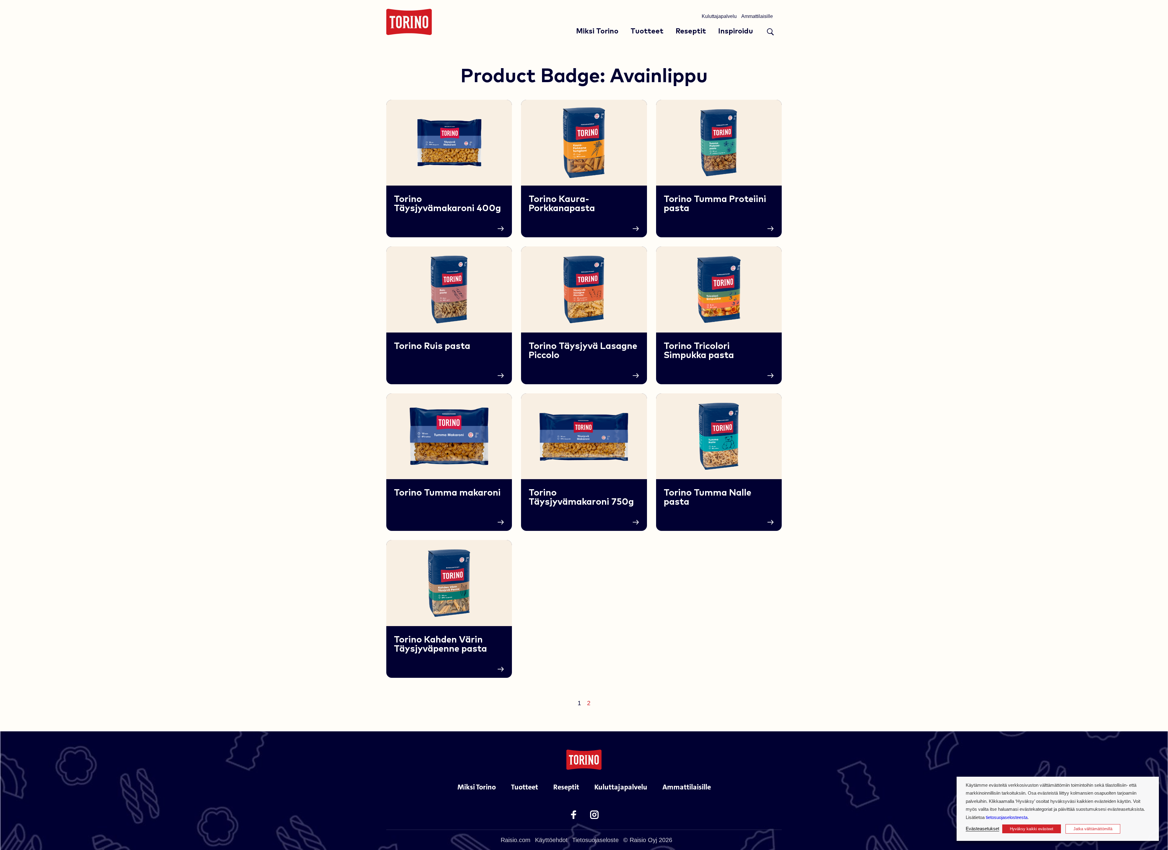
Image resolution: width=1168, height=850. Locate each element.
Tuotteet (647, 31)
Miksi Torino (597, 31)
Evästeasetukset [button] (982, 828)
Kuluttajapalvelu (719, 16)
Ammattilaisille (757, 16)
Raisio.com (515, 840)
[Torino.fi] (584, 759)
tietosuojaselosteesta (1006, 817)
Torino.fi (409, 22)
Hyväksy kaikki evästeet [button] (1031, 829)
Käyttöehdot (551, 840)
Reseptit (691, 31)
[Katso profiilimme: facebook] (573, 814)
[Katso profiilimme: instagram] (594, 814)
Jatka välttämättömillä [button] (1092, 829)
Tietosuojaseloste (595, 840)
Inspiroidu (735, 31)
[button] (770, 32)
